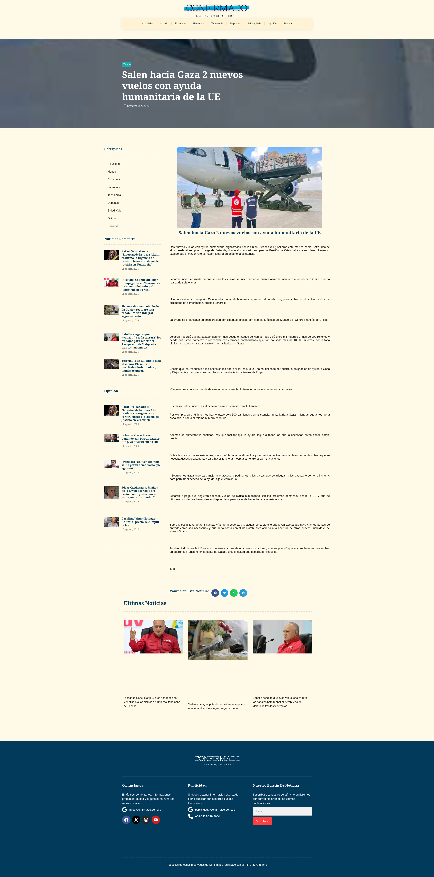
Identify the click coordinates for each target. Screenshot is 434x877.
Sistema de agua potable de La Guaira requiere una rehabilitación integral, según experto (140, 311)
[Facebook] (126, 820)
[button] (126, 64)
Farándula (198, 23)
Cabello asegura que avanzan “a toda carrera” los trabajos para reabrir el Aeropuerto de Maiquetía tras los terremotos (141, 340)
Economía (180, 23)
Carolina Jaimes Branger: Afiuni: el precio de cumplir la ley (140, 522)
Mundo (164, 23)
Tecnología (217, 23)
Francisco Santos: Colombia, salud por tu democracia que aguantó (141, 465)
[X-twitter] (136, 820)
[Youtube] (156, 820)
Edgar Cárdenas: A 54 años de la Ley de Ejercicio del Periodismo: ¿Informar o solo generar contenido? (140, 492)
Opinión (272, 23)
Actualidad (147, 23)
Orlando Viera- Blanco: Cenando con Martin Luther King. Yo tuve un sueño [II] (141, 438)
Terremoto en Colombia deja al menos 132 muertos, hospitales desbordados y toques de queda (141, 366)
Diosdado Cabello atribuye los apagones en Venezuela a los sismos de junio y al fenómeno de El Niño (141, 285)
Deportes (235, 23)
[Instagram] (146, 820)
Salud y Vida (254, 23)
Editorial (287, 23)
